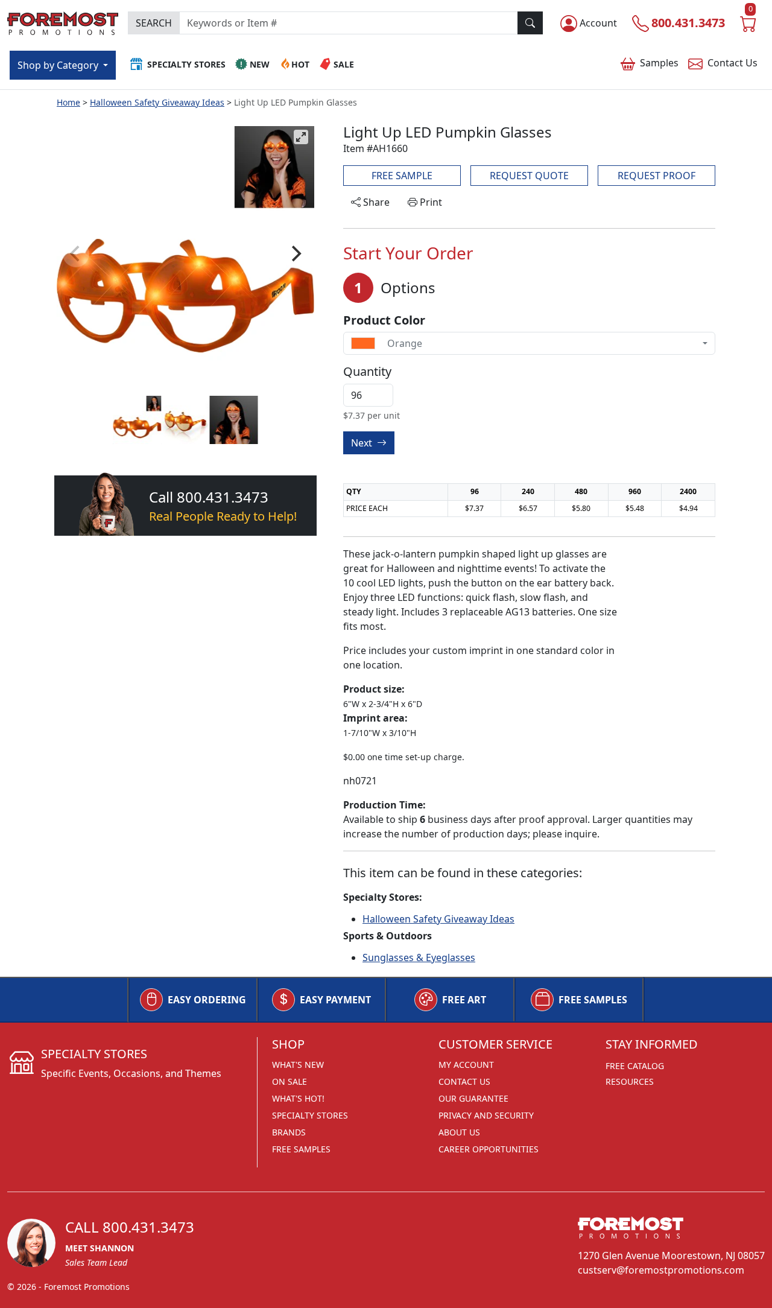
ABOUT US (459, 1132)
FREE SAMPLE (402, 175)
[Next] (295, 254)
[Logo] (62, 21)
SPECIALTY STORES (310, 1115)
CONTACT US (464, 1081)
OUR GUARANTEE (473, 1098)
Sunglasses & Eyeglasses (418, 957)
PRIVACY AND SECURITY (486, 1115)
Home (68, 102)
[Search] (530, 22)
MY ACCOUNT (466, 1064)
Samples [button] (659, 62)
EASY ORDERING (207, 999)
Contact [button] (732, 62)
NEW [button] (260, 64)
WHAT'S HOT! (298, 1098)
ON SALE (289, 1081)
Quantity (367, 371)
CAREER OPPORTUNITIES (488, 1149)
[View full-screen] (301, 137)
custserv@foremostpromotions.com (661, 1270)
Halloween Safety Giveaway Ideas (157, 102)
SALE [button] (344, 64)
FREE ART (464, 999)
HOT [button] (300, 64)
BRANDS (289, 1132)
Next (363, 442)
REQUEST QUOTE (529, 175)
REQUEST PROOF (656, 175)
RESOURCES (630, 1081)
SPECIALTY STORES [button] (186, 64)
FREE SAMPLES (592, 999)
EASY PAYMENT (335, 999)
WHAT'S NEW (298, 1064)
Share (375, 202)
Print (429, 202)
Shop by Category (59, 65)
